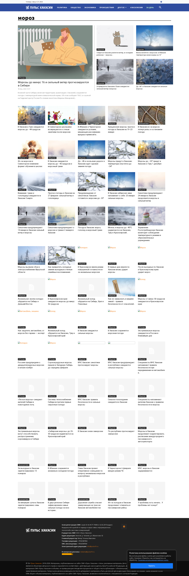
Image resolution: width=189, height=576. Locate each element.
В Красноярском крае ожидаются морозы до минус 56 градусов (61, 301)
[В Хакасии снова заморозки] (91, 419)
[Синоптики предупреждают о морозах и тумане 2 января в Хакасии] (61, 216)
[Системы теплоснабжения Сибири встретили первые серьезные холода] (61, 388)
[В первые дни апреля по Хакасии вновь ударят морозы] (121, 255)
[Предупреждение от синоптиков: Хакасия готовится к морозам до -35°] (91, 181)
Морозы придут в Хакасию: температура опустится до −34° (120, 163)
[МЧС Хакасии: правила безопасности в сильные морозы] (91, 388)
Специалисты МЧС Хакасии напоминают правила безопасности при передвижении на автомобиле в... (151, 367)
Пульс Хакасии (36, 563)
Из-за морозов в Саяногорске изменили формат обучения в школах (30, 163)
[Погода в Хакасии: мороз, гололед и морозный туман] (91, 216)
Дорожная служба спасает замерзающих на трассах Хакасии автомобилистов (90, 505)
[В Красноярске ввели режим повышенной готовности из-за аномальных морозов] (91, 255)
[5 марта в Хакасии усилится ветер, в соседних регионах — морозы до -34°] (115, 38)
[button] (160, 7)
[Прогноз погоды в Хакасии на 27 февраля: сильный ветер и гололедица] (61, 181)
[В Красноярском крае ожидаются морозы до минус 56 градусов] (61, 287)
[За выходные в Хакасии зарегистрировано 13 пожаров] (31, 456)
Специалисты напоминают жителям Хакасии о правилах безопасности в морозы (151, 402)
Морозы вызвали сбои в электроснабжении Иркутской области (31, 269)
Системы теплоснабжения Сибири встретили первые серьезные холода (59, 402)
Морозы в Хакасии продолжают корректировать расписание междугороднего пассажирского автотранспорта (151, 436)
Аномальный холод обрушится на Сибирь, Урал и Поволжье (91, 301)
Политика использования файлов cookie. (153, 560)
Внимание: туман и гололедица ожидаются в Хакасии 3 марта (29, 195)
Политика (62, 7)
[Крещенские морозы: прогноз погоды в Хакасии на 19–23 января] (121, 115)
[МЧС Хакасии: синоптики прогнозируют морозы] (91, 351)
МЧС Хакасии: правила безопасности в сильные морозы (89, 402)
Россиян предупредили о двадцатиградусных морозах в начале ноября (31, 365)
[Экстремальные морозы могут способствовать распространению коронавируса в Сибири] (31, 419)
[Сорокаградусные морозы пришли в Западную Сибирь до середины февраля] (61, 351)
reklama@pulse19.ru (87, 552)
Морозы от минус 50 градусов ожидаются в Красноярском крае (151, 301)
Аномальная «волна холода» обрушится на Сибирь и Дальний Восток (30, 301)
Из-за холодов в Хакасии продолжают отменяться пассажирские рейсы (119, 505)
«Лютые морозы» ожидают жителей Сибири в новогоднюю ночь (30, 402)
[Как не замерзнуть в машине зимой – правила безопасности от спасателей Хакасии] (121, 287)
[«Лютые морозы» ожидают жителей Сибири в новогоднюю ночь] (31, 388)
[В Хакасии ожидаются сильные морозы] (91, 319)
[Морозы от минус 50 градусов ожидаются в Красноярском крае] (151, 287)
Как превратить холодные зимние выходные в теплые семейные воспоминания (60, 269)
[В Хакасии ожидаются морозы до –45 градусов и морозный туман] (61, 149)
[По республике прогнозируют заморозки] (121, 419)
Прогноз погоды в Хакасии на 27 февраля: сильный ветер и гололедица (61, 195)
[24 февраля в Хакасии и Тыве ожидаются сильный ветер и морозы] (115, 71)
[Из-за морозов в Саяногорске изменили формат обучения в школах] (31, 149)
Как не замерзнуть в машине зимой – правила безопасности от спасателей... (121, 301)
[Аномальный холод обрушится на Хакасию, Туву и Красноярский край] (61, 319)
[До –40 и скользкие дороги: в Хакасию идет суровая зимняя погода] (91, 149)
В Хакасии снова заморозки (90, 431)
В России (22, 78)
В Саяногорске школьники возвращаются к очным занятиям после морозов (59, 129)
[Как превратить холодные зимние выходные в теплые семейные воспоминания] (61, 255)
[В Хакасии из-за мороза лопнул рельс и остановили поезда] (151, 115)
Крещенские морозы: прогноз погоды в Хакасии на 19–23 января (121, 129)
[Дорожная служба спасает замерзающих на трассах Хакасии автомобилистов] (91, 491)
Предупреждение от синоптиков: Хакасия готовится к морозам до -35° (91, 195)
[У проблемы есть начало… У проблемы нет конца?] (151, 491)
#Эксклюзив (136, 7)
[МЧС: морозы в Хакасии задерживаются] (151, 456)
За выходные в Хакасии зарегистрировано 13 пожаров (28, 471)
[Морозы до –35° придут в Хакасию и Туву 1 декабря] (151, 149)
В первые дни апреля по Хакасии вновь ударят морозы (118, 269)
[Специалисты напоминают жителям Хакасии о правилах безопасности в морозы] (151, 388)
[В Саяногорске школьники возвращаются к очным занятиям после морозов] (61, 115)
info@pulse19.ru (92, 546)
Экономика (90, 7)
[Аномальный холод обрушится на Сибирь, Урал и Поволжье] (91, 287)
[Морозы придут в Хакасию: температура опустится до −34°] (121, 149)
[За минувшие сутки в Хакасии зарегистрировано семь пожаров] (31, 491)
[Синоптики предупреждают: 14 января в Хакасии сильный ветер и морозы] (31, 216)
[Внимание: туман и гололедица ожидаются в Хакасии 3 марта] (31, 181)
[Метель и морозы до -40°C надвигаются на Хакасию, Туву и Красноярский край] (121, 216)
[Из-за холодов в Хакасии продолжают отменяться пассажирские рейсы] (121, 491)
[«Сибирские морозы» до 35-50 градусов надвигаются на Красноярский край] (61, 419)
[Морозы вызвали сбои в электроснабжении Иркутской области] (31, 255)
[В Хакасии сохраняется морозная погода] (121, 319)
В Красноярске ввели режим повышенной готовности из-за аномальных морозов (90, 269)
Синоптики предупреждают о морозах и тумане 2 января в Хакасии (61, 230)
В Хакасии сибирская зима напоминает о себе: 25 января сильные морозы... (121, 195)
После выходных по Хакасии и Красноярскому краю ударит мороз (151, 269)
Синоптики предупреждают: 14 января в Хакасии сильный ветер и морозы (31, 230)
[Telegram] (161, 1)
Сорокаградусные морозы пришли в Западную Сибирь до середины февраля (60, 365)
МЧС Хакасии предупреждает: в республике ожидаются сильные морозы (121, 365)
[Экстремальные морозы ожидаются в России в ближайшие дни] (151, 319)
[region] (155, 560)
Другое (121, 7)
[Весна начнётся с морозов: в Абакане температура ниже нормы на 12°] (154, 38)
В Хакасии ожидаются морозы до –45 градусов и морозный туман (60, 163)
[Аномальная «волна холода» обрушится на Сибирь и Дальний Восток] (31, 287)
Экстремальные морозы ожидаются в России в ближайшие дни (149, 333)
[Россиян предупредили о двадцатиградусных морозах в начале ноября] (31, 351)
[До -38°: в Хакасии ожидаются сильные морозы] (154, 71)
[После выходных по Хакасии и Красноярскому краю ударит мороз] (151, 255)
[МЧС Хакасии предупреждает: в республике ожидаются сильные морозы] (121, 351)
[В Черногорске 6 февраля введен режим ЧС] (121, 456)
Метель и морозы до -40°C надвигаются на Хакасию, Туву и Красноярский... (120, 230)
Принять (151, 566)
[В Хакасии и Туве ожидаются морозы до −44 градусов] (31, 115)
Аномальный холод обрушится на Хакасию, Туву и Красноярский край (61, 333)
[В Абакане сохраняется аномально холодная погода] (61, 456)
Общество (76, 7)
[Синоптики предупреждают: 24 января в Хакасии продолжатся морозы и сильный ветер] (151, 181)
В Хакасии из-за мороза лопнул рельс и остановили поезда (150, 129)
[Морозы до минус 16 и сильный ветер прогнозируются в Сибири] (55, 52)
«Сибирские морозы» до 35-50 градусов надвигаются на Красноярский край (60, 434)
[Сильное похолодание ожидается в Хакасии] (121, 388)
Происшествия (107, 7)
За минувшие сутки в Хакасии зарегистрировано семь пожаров (31, 505)
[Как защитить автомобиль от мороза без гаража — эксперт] (31, 319)
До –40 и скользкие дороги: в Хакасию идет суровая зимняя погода (91, 163)
